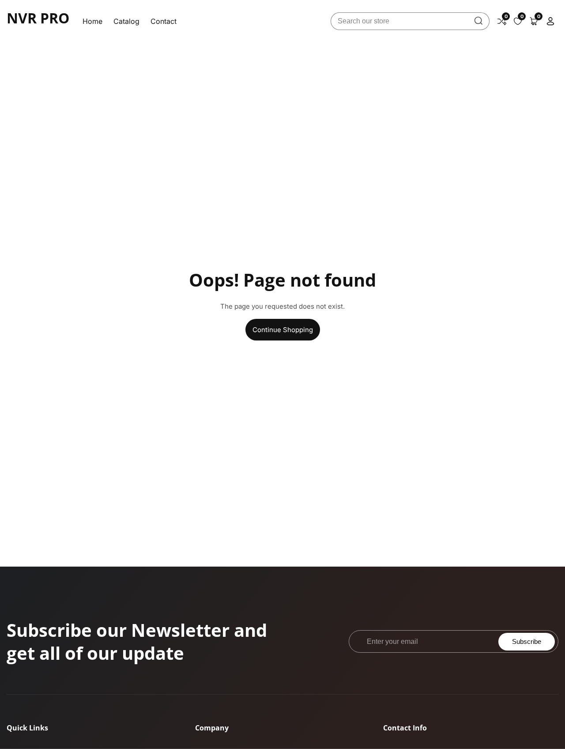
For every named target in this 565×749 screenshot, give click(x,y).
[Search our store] (478, 21)
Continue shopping (282, 329)
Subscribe (526, 641)
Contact (164, 21)
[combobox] (410, 21)
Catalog (126, 21)
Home (92, 21)
